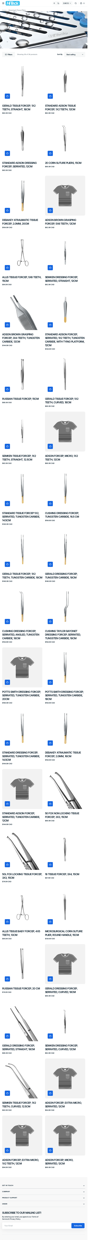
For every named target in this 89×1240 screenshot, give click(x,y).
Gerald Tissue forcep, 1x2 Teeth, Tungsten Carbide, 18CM (22, 575)
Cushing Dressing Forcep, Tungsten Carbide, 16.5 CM (62, 515)
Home (4, 10)
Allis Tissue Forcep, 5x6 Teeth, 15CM (21, 279)
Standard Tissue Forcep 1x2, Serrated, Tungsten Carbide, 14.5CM (21, 517)
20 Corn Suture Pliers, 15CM (63, 162)
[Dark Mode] (56, 3)
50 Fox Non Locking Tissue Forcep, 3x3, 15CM (62, 815)
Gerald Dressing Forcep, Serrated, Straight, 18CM (18, 1047)
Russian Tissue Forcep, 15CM (20, 398)
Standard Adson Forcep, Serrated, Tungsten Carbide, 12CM (21, 817)
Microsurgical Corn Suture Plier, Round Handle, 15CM (63, 933)
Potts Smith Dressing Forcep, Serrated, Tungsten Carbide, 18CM (64, 695)
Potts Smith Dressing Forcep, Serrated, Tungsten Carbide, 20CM (21, 695)
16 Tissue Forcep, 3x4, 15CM (62, 874)
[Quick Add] (7, 96)
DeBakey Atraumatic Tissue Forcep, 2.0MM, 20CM (20, 221)
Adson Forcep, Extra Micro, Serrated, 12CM (63, 1104)
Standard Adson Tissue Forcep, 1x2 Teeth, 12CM (60, 107)
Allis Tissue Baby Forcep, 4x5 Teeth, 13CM (21, 933)
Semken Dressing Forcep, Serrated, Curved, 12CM (61, 1047)
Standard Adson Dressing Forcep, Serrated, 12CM (19, 164)
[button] (3, 3)
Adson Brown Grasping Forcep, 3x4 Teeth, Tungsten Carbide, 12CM (21, 338)
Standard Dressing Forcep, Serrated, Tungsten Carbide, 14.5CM (21, 756)
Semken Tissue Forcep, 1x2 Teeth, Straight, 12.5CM (19, 457)
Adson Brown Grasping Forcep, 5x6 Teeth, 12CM (60, 221)
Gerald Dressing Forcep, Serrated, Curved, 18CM (61, 990)
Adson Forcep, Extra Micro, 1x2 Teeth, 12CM (20, 1161)
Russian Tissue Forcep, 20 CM (21, 988)
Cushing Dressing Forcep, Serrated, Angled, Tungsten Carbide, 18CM (20, 634)
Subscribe (78, 1226)
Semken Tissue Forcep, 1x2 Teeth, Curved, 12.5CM (19, 1104)
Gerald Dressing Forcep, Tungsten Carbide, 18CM (61, 575)
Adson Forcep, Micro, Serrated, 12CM (59, 1161)
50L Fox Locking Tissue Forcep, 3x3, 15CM (22, 876)
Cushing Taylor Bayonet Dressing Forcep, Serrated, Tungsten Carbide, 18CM (63, 634)
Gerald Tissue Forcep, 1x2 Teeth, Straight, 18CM (18, 107)
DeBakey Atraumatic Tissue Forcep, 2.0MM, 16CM (63, 754)
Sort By (60, 54)
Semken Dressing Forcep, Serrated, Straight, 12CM (61, 279)
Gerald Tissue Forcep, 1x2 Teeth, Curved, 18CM (61, 400)
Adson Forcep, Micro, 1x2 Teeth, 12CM (61, 457)
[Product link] (22, 87)
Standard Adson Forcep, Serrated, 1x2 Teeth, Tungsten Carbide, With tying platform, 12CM (65, 340)
